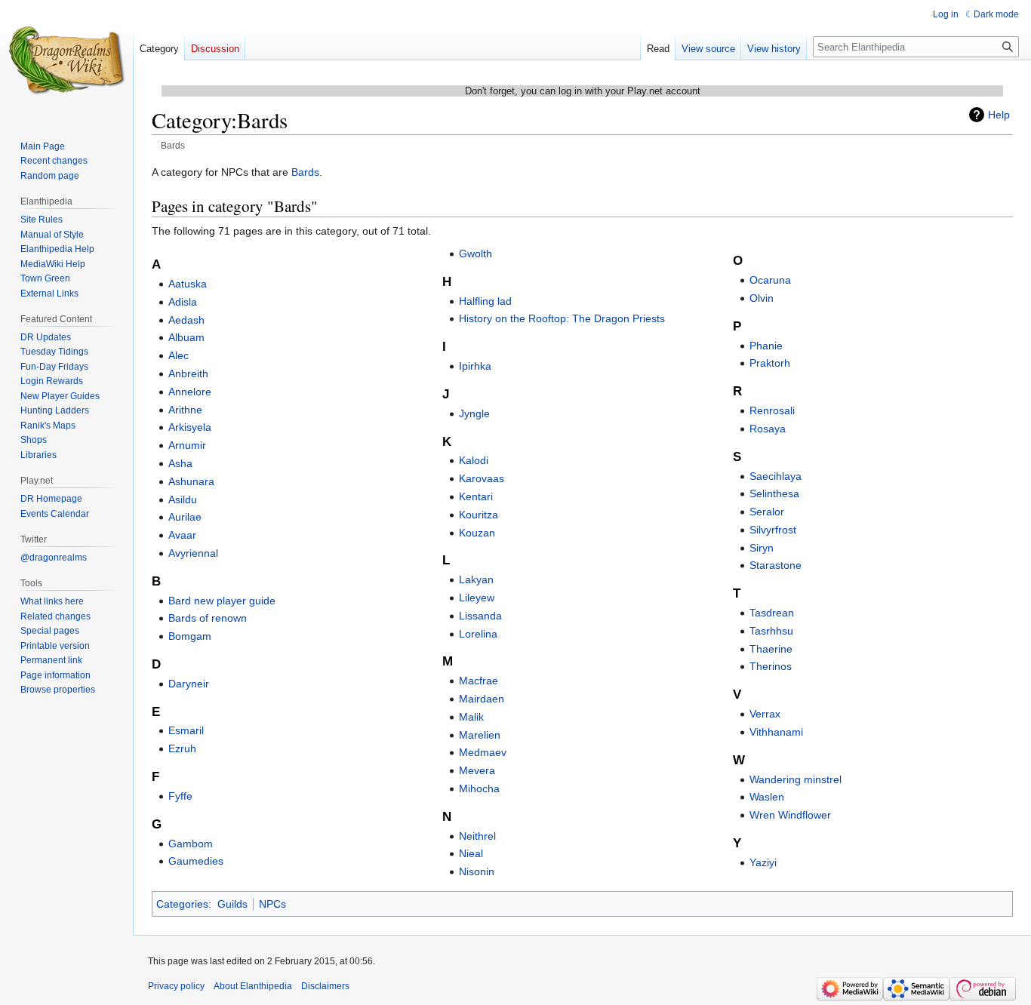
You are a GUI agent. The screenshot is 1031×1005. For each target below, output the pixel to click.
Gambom (190, 844)
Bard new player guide (221, 601)
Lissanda (480, 616)
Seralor (766, 512)
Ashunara (191, 481)
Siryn (761, 548)
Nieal (471, 853)
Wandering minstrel (795, 779)
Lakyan (476, 579)
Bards (305, 172)
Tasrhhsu (771, 631)
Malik (471, 717)
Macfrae (478, 681)
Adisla (182, 302)
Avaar (182, 535)
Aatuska (187, 284)
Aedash (186, 320)
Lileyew (476, 598)
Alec (178, 355)
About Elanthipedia (253, 986)
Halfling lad (485, 301)
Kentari (476, 496)
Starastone (775, 565)
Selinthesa (774, 493)
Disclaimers (325, 986)
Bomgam (189, 636)
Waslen (766, 797)
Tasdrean (771, 613)
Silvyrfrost (772, 530)
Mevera (477, 770)
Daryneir (188, 684)
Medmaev (482, 752)
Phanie (766, 346)
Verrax (764, 714)
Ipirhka (475, 366)
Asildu (182, 499)
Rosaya (767, 429)
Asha (180, 463)
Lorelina (478, 634)
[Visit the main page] (66, 60)
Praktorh (769, 363)
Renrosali (772, 410)
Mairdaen (481, 699)
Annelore (189, 392)
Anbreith (188, 373)
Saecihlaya (775, 476)
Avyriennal (193, 553)
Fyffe (180, 796)
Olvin (761, 298)
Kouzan (477, 533)
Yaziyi (763, 862)
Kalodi (473, 460)
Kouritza (478, 515)
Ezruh (182, 748)
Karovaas (481, 478)
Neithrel (477, 836)
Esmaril (186, 730)
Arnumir (187, 445)
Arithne (185, 410)
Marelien (479, 735)
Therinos (770, 666)
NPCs (272, 904)
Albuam (186, 337)
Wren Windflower (790, 815)
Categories (182, 904)
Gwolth (475, 253)
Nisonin (476, 871)
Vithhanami (776, 732)
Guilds (232, 904)
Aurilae (185, 517)
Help (999, 115)
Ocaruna (770, 280)
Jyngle (474, 413)
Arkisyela (189, 427)
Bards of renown (207, 618)
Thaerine (770, 649)
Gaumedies (195, 861)
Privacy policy (176, 986)
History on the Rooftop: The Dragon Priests (562, 318)
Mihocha (479, 788)
